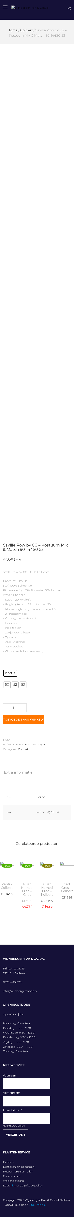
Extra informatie (18, 772)
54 (57, 812)
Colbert (26, 30)
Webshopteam (13, 1181)
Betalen (8, 1162)
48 (38, 812)
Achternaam (11, 1093)
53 (52, 812)
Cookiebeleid (12, 1176)
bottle (41, 797)
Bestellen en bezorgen (19, 1167)
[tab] (37, 772)
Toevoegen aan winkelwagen (23, 719)
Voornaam (10, 1075)
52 (47, 812)
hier (13, 1185)
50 (43, 812)
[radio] (10, 673)
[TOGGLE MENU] (5, 6)
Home (12, 30)
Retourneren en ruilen (18, 1171)
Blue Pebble (37, 1205)
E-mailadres (11, 1110)
